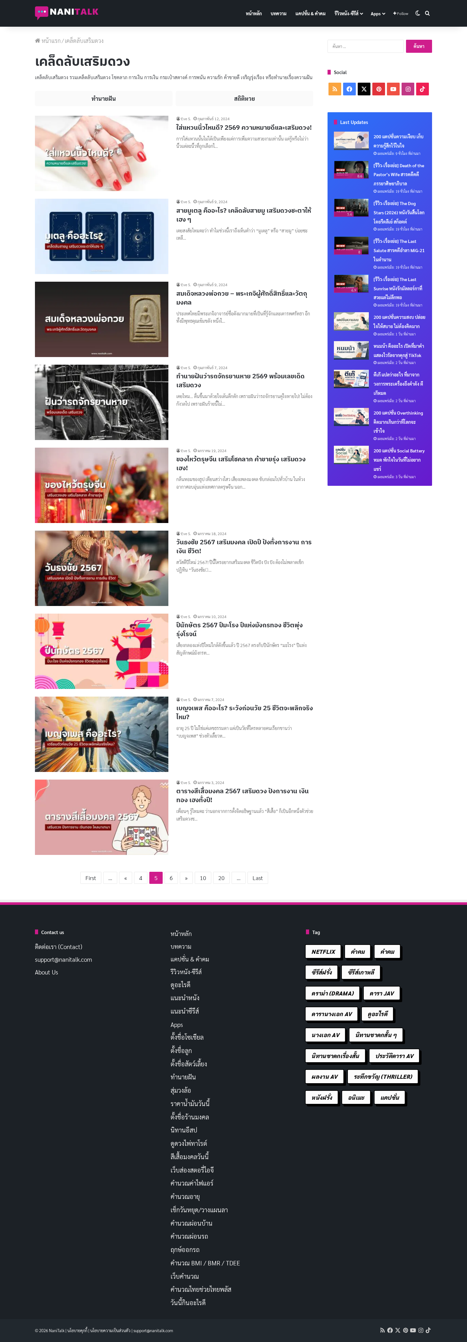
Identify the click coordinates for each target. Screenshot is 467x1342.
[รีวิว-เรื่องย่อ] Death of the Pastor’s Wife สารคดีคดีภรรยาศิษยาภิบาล (399, 174)
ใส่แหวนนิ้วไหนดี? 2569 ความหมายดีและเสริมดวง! (244, 127)
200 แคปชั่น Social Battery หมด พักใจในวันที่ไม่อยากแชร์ (399, 460)
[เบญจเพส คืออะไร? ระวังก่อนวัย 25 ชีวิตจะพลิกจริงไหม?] (101, 734)
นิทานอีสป (184, 1130)
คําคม (387, 951)
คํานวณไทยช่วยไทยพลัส (201, 1289)
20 (221, 877)
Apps (376, 13)
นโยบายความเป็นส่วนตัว (110, 1330)
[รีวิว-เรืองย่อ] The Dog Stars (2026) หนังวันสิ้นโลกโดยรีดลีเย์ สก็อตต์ (399, 212)
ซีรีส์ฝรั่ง (321, 972)
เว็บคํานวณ (185, 1276)
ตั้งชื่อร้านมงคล (190, 1117)
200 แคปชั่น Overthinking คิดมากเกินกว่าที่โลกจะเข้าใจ (398, 422)
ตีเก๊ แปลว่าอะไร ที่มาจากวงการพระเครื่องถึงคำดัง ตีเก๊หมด (398, 384)
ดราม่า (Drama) (332, 993)
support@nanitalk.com (63, 959)
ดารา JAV (381, 993)
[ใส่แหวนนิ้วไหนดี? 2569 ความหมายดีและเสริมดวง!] (101, 153)
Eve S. (186, 118)
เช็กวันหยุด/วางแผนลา (199, 1210)
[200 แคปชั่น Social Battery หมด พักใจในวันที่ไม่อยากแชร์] (351, 455)
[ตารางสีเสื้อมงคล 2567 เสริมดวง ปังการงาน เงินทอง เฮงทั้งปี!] (101, 817)
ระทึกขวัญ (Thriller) (383, 1076)
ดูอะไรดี (181, 985)
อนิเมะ (356, 1097)
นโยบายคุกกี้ (77, 1330)
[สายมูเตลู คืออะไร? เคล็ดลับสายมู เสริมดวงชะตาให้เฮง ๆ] (101, 236)
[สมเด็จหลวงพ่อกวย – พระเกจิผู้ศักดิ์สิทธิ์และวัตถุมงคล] (101, 319)
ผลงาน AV (324, 1076)
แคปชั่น (389, 1097)
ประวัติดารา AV (394, 1055)
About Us (46, 972)
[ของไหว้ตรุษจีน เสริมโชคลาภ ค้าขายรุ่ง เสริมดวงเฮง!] (101, 485)
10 (203, 877)
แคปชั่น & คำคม (310, 13)
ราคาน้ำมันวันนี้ (190, 1103)
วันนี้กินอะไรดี (188, 1302)
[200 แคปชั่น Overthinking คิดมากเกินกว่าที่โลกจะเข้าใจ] (351, 417)
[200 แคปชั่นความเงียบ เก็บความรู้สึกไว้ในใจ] (351, 141)
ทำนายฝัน (183, 1077)
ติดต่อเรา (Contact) (58, 946)
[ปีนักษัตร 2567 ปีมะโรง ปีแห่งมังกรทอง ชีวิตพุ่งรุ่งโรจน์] (101, 651)
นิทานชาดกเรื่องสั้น (335, 1055)
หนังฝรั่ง (321, 1097)
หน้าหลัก (254, 13)
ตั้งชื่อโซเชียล (187, 1037)
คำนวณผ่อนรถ (189, 1236)
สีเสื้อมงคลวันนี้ (190, 1157)
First (90, 877)
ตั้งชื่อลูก (181, 1050)
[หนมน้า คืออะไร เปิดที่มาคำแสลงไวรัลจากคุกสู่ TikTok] (351, 350)
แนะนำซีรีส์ (185, 1011)
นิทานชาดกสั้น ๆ (376, 1034)
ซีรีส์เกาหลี (361, 972)
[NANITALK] (66, 13)
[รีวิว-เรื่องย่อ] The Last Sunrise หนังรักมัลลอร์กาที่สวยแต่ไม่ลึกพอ (398, 288)
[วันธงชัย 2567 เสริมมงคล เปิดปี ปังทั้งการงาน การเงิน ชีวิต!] (101, 568)
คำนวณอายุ (185, 1196)
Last (258, 877)
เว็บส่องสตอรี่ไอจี (192, 1170)
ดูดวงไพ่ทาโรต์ (189, 1143)
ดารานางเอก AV (331, 1013)
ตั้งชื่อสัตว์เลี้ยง (189, 1064)
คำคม (357, 951)
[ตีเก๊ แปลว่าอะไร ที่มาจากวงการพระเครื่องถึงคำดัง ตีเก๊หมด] (351, 379)
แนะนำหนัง (185, 998)
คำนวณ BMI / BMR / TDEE (205, 1263)
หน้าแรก (50, 40)
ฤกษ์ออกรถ (185, 1249)
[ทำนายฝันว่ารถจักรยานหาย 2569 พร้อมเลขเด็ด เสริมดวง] (101, 402)
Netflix (323, 951)
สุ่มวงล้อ (181, 1090)
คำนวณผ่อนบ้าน (192, 1223)
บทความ (279, 13)
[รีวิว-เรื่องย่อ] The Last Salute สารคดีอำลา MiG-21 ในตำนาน (399, 250)
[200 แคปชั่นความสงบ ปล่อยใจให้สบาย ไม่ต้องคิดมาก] (351, 321)
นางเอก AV (325, 1034)
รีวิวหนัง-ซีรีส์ (346, 13)
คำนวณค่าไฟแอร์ (192, 1183)
